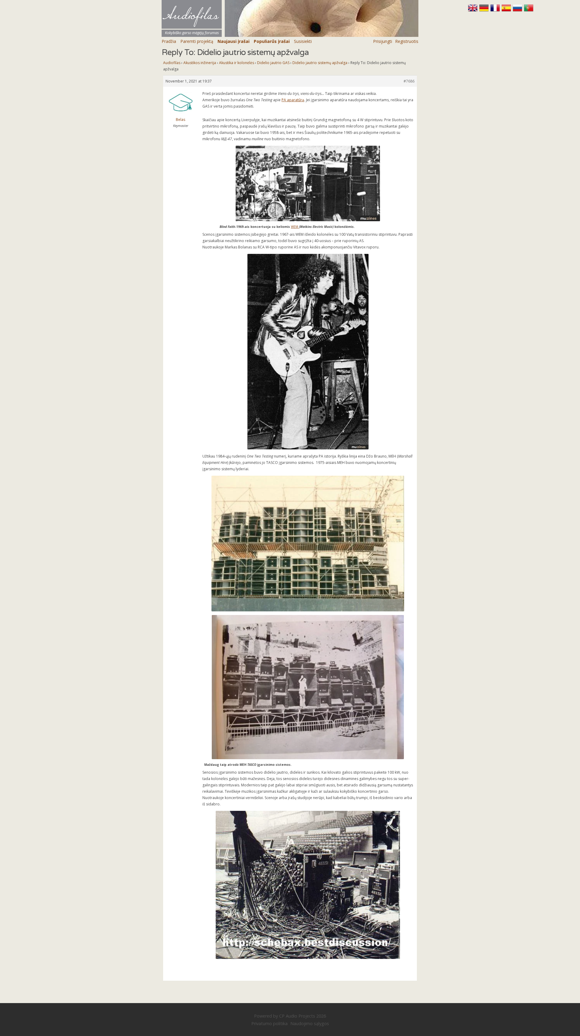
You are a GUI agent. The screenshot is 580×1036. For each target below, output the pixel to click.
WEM (295, 227)
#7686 (409, 81)
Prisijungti (382, 41)
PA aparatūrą (293, 99)
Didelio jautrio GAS (273, 62)
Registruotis (406, 41)
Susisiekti (303, 41)
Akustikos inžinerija (199, 62)
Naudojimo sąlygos (309, 1023)
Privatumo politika (269, 1023)
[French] (495, 10)
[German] (484, 10)
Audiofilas (171, 62)
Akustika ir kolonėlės (236, 62)
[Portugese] (528, 10)
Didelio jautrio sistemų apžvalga (319, 62)
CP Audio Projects (297, 1016)
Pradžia (169, 41)
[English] (473, 10)
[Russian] (518, 10)
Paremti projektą (196, 41)
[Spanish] (507, 10)
